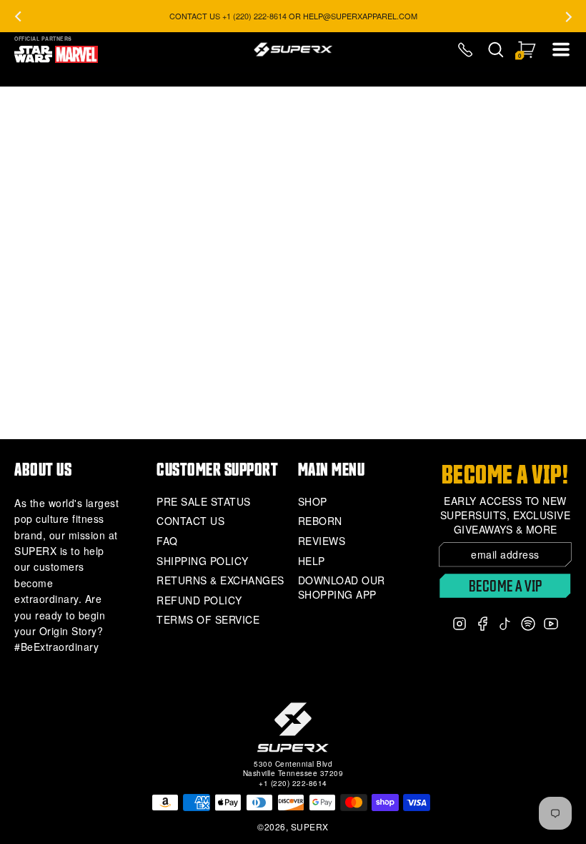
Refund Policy (199, 600)
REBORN (320, 521)
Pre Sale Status (204, 502)
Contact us (190, 521)
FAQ (167, 541)
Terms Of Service (208, 620)
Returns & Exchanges (220, 580)
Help (311, 561)
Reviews (322, 541)
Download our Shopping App (341, 588)
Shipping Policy (203, 561)
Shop (312, 502)
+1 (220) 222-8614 (293, 783)
